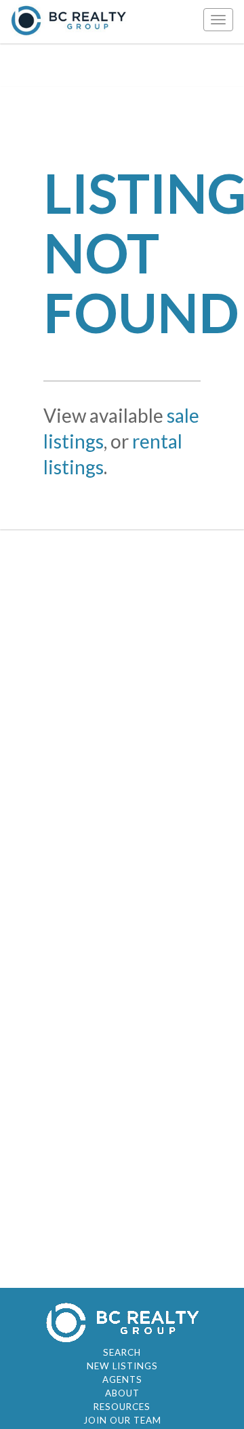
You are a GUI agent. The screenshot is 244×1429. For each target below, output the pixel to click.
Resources (122, 1406)
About (122, 1393)
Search (122, 1352)
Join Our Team (122, 1420)
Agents (122, 1379)
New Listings (122, 1365)
